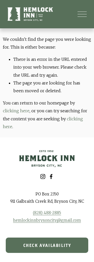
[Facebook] (51, 176)
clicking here (16, 110)
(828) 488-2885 (47, 212)
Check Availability (47, 245)
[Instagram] (42, 176)
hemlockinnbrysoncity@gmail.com (47, 220)
